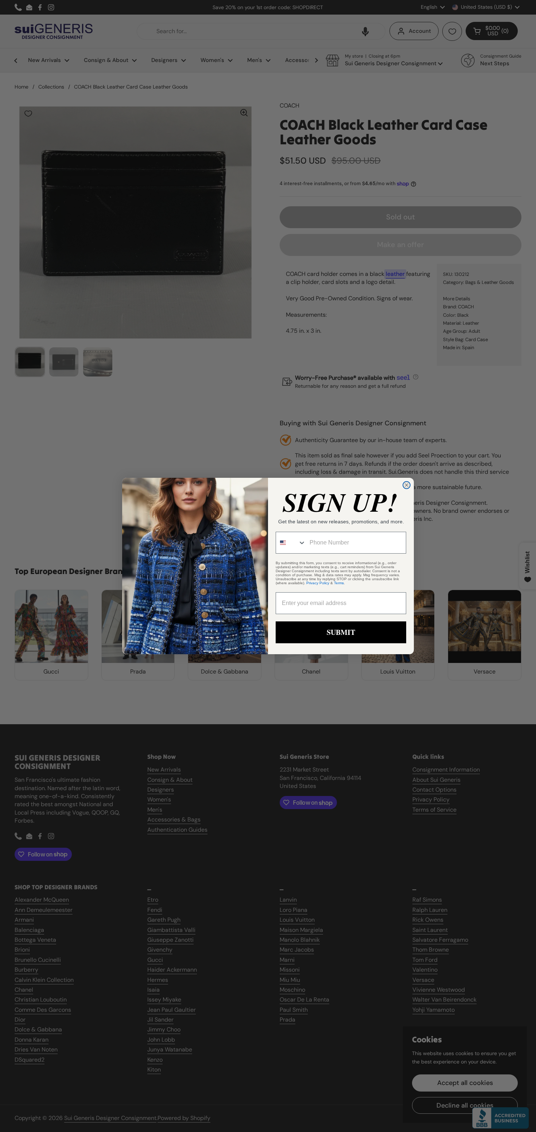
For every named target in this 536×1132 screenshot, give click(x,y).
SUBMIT (341, 632)
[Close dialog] (406, 485)
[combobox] (291, 542)
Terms (339, 583)
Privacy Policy (317, 583)
